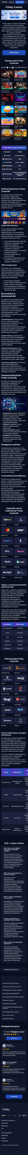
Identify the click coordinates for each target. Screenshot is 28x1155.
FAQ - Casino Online (8, 1015)
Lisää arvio (14, 1038)
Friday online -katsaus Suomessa (11, 986)
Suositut (3, 67)
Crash (15, 67)
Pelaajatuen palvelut (8, 1000)
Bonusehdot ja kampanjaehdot (10, 993)
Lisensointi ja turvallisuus (9, 1003)
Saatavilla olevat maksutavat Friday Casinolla (12, 1007)
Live (10, 67)
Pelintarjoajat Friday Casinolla (10, 1012)
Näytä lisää (14, 1096)
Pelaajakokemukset (7, 1018)
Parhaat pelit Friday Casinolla (10, 983)
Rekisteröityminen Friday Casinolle (12, 990)
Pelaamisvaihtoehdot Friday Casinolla (12, 997)
